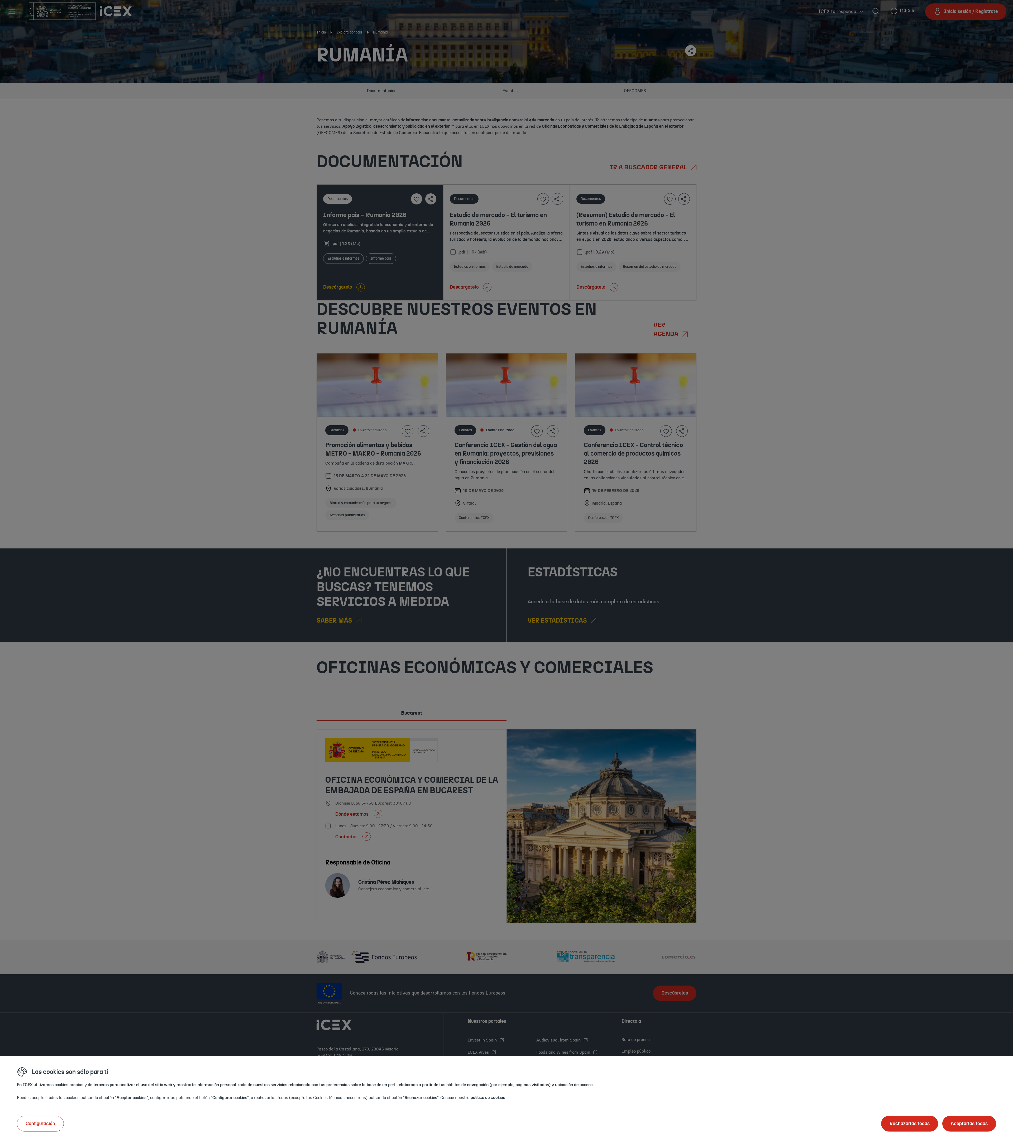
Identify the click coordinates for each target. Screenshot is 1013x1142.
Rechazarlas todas (910, 1123)
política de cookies (488, 1097)
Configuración (40, 1123)
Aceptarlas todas (969, 1123)
